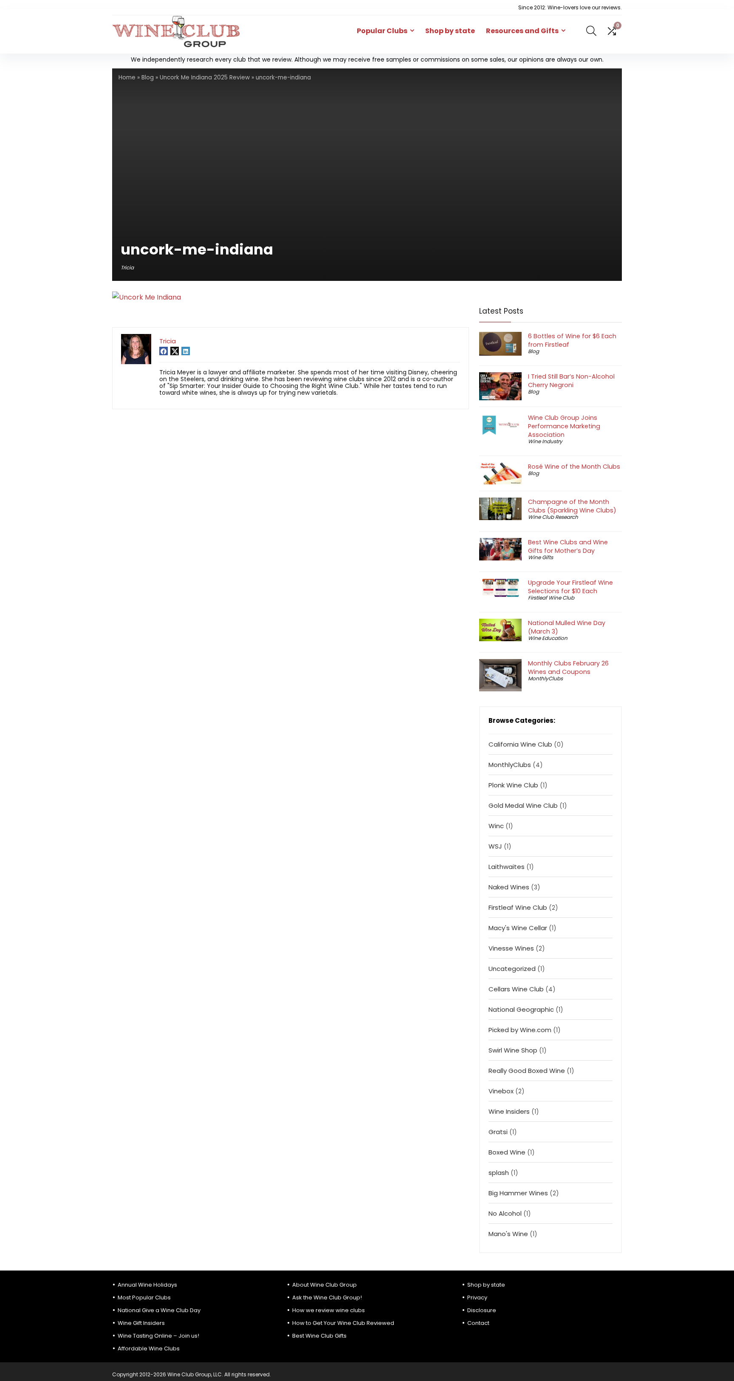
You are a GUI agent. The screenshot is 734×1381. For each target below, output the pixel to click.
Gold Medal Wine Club (523, 805)
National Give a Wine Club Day (159, 1310)
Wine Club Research (553, 517)
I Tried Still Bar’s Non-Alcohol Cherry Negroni (571, 380)
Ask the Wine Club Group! (327, 1297)
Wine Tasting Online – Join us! (158, 1336)
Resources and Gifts (522, 31)
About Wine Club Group (324, 1285)
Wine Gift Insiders (141, 1323)
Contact (478, 1323)
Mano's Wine (508, 1233)
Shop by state (450, 31)
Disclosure (481, 1310)
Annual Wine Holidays (147, 1285)
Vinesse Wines (511, 948)
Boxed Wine (506, 1152)
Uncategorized (512, 968)
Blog (147, 78)
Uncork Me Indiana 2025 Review (205, 78)
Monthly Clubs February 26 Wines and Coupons (568, 667)
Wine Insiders (509, 1111)
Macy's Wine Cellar (517, 927)
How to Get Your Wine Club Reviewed (343, 1323)
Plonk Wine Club (513, 785)
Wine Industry (545, 441)
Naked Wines (508, 887)
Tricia (127, 267)
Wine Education (547, 638)
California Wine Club (520, 744)
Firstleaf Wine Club (551, 597)
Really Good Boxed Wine (526, 1070)
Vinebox (501, 1091)
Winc (496, 825)
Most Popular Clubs (144, 1297)
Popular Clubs (382, 31)
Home (127, 78)
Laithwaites (506, 866)
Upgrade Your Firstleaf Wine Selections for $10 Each (570, 586)
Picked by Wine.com (519, 1029)
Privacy (477, 1297)
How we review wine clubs (328, 1310)
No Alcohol (505, 1213)
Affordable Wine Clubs (149, 1348)
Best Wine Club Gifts (319, 1336)
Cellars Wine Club (516, 989)
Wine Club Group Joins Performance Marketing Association (564, 426)
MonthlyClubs (545, 678)
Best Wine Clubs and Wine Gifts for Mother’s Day (568, 546)
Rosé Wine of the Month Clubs (574, 466)
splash (498, 1172)
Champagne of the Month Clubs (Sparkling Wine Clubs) (572, 506)
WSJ (495, 846)
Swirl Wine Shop (512, 1050)
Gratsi (498, 1131)
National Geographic (521, 1009)
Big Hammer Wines (518, 1193)
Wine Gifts (540, 557)
